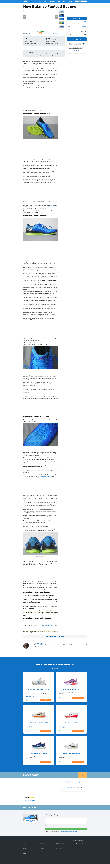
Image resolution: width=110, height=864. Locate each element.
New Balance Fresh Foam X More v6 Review (38, 690)
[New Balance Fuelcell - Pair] (61, 22)
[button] (24, 17)
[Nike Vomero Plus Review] (71, 715)
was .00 (27, 700)
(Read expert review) (30, 696)
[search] (85, 1)
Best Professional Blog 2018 (61, 845)
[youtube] (82, 843)
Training (70, 1)
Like (30, 800)
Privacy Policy (42, 843)
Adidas (37, 109)
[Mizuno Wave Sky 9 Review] (38, 746)
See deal (45, 699)
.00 (26, 699)
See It (40, 33)
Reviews (39, 1)
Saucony (42, 109)
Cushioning (83, 26)
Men (27, 622)
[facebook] (73, 843)
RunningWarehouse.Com (46, 625)
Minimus (52, 205)
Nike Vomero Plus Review (71, 722)
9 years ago (27, 800)
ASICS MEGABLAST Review (71, 689)
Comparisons (52, 1)
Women (36, 622)
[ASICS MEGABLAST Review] (71, 682)
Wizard (59, 1)
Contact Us (42, 848)
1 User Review (55, 33)
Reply (33, 800)
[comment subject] (30, 817)
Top (84, 860)
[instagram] (79, 843)
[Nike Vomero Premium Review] (38, 715)
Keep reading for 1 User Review (55, 637)
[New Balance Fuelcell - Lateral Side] (34, 16)
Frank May (39, 643)
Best (45, 1)
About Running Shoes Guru (45, 845)
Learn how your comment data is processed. (69, 831)
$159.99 (40, 31)
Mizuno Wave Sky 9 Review (39, 753)
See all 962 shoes (55, 668)
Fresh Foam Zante (52, 206)
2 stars (49, 815)
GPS (64, 1)
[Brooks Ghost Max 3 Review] (71, 746)
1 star (46, 815)
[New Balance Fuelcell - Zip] (61, 15)
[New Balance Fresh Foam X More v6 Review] (38, 682)
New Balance (83, 21)
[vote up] (23, 797)
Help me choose (77, 50)
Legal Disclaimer (43, 840)
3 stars (51, 815)
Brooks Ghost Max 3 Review (71, 753)
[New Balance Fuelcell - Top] (61, 19)
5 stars (57, 815)
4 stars (54, 815)
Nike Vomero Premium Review (38, 722)
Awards (57, 840)
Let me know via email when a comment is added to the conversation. (59, 825)
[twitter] (76, 843)
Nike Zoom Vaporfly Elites (44, 476)
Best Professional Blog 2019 (61, 843)
